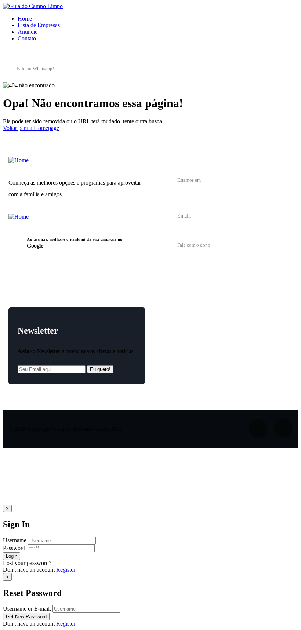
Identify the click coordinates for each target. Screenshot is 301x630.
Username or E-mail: (27, 608)
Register (65, 570)
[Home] (18, 160)
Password (14, 548)
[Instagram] (283, 68)
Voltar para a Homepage (31, 128)
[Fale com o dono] (163, 247)
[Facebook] (256, 68)
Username (14, 540)
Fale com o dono (193, 245)
